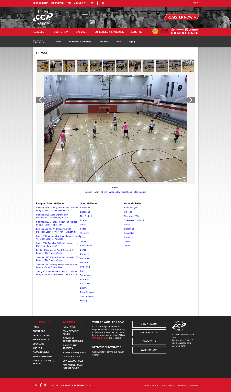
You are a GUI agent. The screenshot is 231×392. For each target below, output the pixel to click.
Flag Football (86, 216)
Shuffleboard (86, 246)
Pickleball (84, 279)
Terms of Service (151, 385)
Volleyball (84, 233)
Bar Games (85, 284)
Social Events (41, 339)
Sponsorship (40, 3)
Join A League (149, 324)
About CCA (39, 331)
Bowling (84, 250)
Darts (82, 271)
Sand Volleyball (87, 296)
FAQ (69, 3)
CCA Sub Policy (71, 357)
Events (80, 32)
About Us (136, 32)
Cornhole (84, 254)
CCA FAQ (37, 348)
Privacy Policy (168, 385)
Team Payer (69, 327)
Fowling (83, 300)
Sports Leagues (42, 335)
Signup (132, 42)
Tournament (85, 275)
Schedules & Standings (109, 32)
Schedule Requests (74, 352)
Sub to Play (61, 32)
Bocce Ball (85, 258)
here (99, 352)
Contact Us (149, 341)
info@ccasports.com (181, 343)
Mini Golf (84, 262)
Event (82, 237)
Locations (103, 42)
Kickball (83, 220)
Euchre (83, 288)
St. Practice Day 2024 (134, 220)
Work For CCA (149, 350)
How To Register (42, 356)
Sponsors (38, 344)
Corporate (57, 3)
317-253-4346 (178, 346)
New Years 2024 (131, 216)
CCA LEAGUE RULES (73, 361)
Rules (118, 42)
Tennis (83, 241)
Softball (83, 229)
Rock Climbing (87, 292)
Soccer (83, 224)
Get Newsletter (149, 333)
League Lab (193, 385)
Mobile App (80, 3)
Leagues (38, 32)
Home (59, 42)
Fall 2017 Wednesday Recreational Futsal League (123, 192)
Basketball (85, 208)
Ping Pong (85, 267)
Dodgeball (85, 212)
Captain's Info (41, 352)
